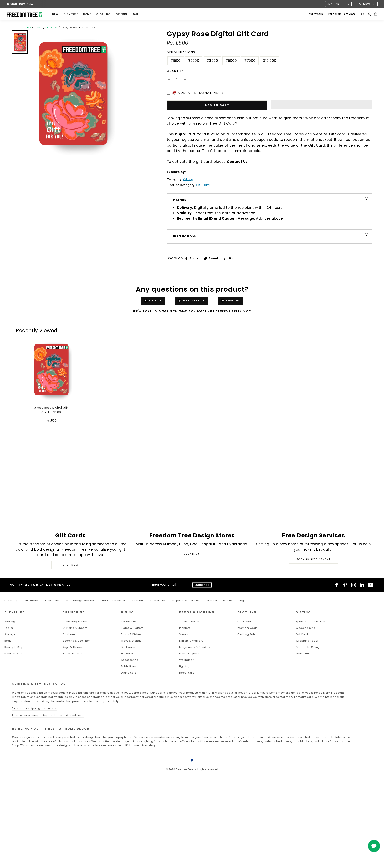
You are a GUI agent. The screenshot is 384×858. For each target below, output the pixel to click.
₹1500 (176, 60)
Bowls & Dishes (131, 634)
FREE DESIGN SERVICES (342, 14)
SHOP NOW (70, 564)
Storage (10, 634)
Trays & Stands (131, 641)
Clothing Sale (246, 634)
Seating (9, 621)
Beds (7, 641)
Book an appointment (313, 559)
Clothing (103, 14)
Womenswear (247, 628)
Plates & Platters (132, 628)
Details (179, 200)
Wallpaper (186, 660)
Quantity (175, 71)
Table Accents (189, 621)
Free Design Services (80, 600)
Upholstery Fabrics (75, 621)
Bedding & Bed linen (76, 641)
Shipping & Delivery (185, 600)
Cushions (69, 634)
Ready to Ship (13, 647)
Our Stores (31, 600)
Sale (135, 14)
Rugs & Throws (73, 647)
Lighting (184, 666)
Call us (155, 300)
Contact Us (237, 161)
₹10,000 (269, 60)
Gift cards (51, 27)
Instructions (184, 236)
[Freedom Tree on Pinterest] (345, 585)
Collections (129, 621)
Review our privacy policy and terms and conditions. (48, 715)
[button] (321, 104)
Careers (138, 600)
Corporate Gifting (308, 647)
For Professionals (114, 600)
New (55, 14)
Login (242, 600)
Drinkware (128, 647)
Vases (183, 634)
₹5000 (231, 60)
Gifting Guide (304, 653)
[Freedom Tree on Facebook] (336, 585)
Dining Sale (128, 673)
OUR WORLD (315, 14)
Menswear (244, 621)
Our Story (10, 600)
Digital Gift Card (190, 134)
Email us (232, 300)
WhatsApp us (193, 300)
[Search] (363, 14)
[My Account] (369, 14)
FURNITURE (70, 14)
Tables (9, 628)
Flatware (127, 653)
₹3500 (212, 60)
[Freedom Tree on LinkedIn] (362, 585)
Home (27, 27)
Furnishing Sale (73, 653)
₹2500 (193, 60)
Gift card (203, 185)
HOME (87, 14)
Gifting (121, 14)
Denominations (181, 52)
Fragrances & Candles (194, 647)
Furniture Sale (13, 653)
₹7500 (249, 60)
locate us (192, 553)
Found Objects (189, 653)
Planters (184, 628)
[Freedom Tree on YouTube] (370, 585)
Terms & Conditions (218, 600)
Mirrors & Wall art (191, 641)
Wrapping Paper (307, 641)
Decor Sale (186, 673)
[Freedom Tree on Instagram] (353, 585)
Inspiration (52, 600)
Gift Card (302, 634)
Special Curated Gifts (310, 621)
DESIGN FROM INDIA (20, 4)
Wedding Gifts (305, 628)
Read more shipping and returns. (34, 708)
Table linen (128, 666)
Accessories (129, 660)
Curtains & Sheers (75, 628)
